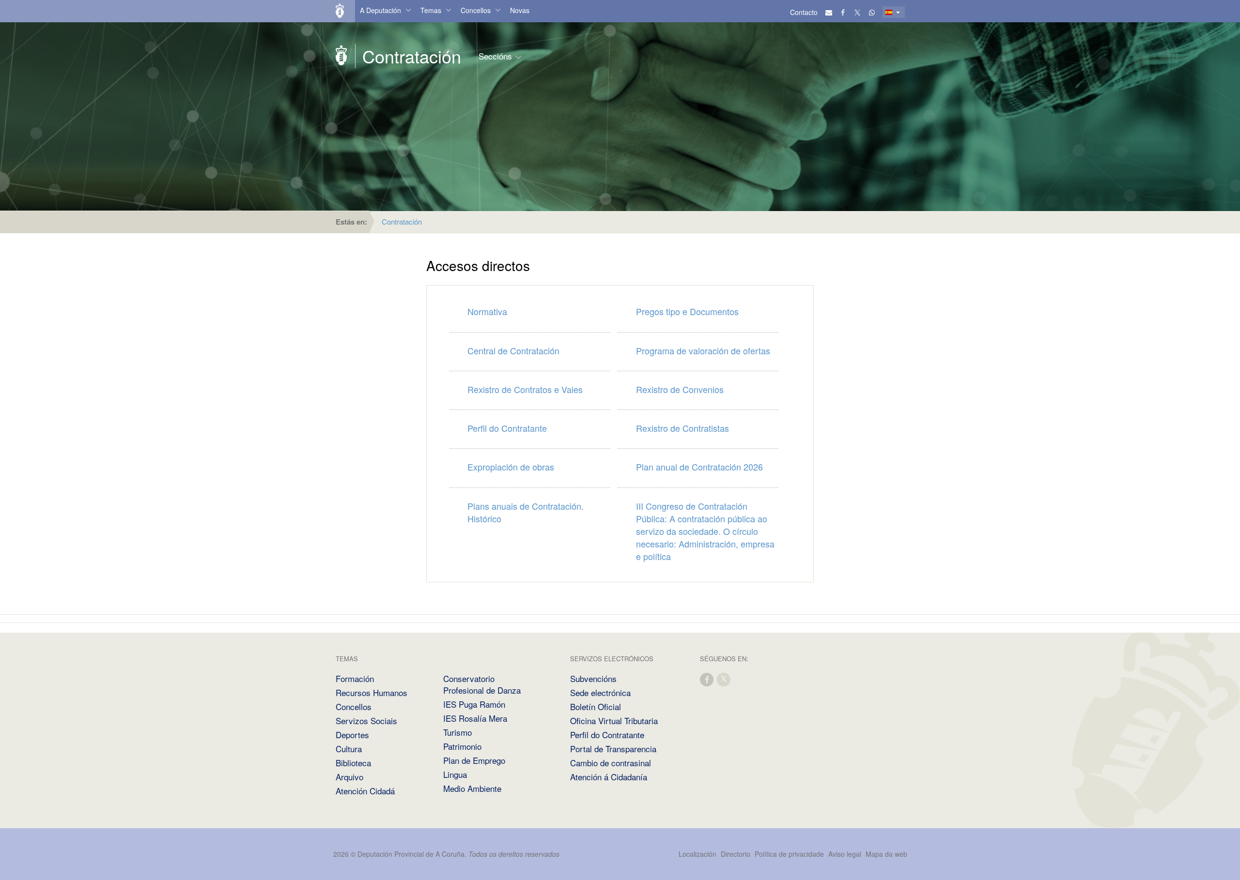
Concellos (476, 10)
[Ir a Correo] (828, 12)
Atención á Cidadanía (608, 777)
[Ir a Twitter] (858, 12)
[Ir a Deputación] (344, 11)
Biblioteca (353, 763)
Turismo (457, 732)
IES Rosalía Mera (475, 718)
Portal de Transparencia (613, 749)
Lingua (455, 774)
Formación (355, 678)
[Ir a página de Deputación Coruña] (341, 56)
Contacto (804, 12)
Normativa (487, 311)
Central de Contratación (513, 350)
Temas (430, 10)
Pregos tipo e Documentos (687, 311)
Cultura (349, 749)
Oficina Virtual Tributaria (614, 720)
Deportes (352, 734)
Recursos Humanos (371, 692)
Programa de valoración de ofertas (703, 350)
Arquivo (349, 777)
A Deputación (380, 10)
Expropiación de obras (510, 466)
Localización (697, 854)
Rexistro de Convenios (680, 389)
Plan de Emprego (474, 760)
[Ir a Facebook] (843, 12)
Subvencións (593, 678)
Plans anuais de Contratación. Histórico (525, 512)
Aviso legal (844, 854)
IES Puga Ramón (474, 704)
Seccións (495, 56)
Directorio (735, 854)
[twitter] (724, 679)
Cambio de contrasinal (610, 763)
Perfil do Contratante (507, 428)
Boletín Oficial (595, 706)
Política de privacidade (790, 854)
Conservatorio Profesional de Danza (482, 684)
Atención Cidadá (365, 791)
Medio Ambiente (472, 788)
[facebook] (707, 679)
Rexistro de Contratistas (682, 428)
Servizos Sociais (366, 720)
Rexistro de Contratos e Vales (525, 389)
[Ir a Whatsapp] (872, 12)
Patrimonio (462, 746)
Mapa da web (886, 854)
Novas (519, 10)
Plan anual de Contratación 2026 (699, 466)
